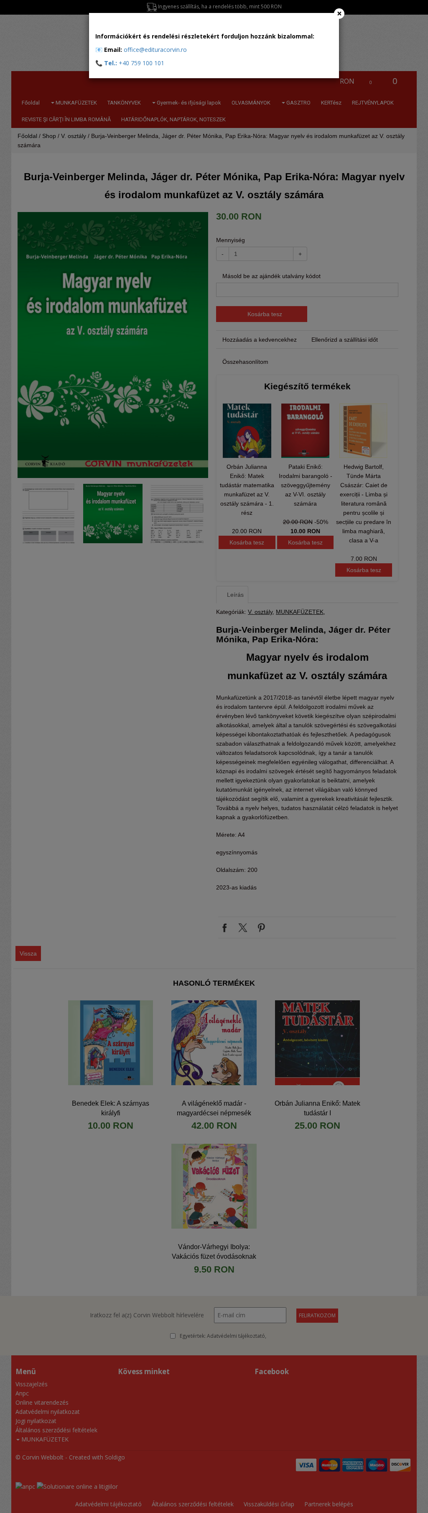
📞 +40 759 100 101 (129, 63)
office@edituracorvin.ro (155, 50)
